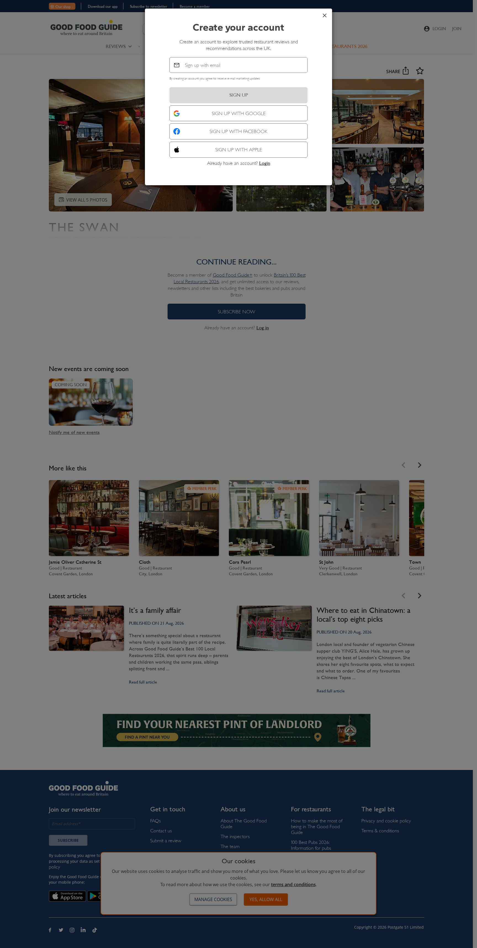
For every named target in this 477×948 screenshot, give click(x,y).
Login (264, 163)
